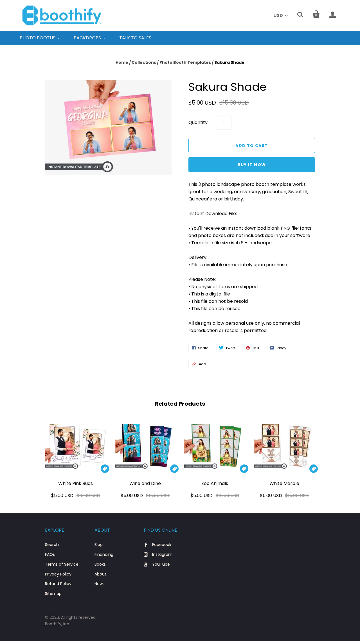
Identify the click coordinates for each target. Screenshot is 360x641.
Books (100, 564)
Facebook (161, 544)
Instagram (162, 554)
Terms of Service (61, 564)
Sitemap (53, 593)
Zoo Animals (214, 483)
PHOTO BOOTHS (37, 38)
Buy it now (252, 165)
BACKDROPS (87, 38)
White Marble (284, 483)
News (99, 583)
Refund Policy (58, 583)
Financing (103, 554)
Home (122, 62)
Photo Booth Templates (185, 62)
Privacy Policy (58, 574)
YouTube (161, 564)
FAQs (50, 554)
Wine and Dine (145, 483)
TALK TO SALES (135, 38)
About (100, 574)
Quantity (198, 122)
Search (52, 544)
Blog (98, 544)
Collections (144, 62)
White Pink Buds (75, 483)
